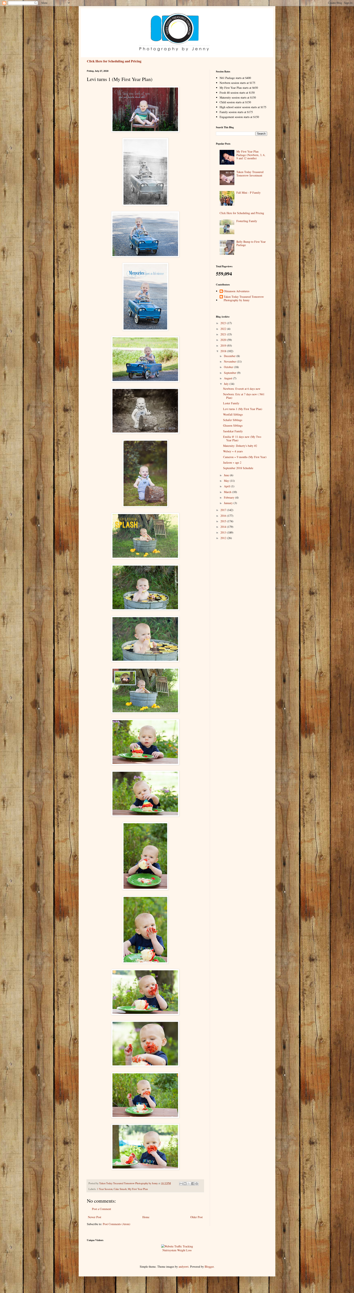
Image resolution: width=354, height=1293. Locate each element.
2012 (223, 538)
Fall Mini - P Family (248, 192)
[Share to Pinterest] (197, 1184)
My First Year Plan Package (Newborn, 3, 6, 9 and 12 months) (250, 154)
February (229, 497)
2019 (223, 345)
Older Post (196, 1217)
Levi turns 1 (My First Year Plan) (242, 409)
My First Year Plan (138, 1189)
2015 (223, 521)
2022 (223, 329)
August (228, 378)
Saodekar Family (233, 431)
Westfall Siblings (233, 414)
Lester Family (231, 403)
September (230, 373)
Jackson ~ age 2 (232, 462)
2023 (223, 323)
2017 (223, 510)
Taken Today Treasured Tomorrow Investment (249, 173)
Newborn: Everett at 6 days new (241, 389)
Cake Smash (120, 1189)
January (229, 503)
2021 (223, 334)
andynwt (183, 1266)
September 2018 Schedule (238, 468)
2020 (223, 340)
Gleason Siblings (233, 425)
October (229, 367)
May (227, 481)
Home (145, 1217)
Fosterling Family (246, 221)
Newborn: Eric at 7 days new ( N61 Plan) (243, 396)
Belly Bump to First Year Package (251, 243)
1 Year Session (104, 1189)
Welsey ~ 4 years (233, 451)
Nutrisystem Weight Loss (177, 1250)
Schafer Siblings (232, 420)
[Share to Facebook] (193, 1184)
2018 (223, 351)
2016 (223, 516)
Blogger (209, 1266)
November (230, 361)
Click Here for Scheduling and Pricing (114, 61)
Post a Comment (101, 1209)
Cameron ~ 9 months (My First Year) (245, 457)
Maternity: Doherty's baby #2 (240, 446)
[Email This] (181, 1184)
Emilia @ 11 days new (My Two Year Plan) (242, 438)
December (230, 356)
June (227, 475)
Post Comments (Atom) (116, 1224)
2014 (223, 527)
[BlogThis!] (185, 1184)
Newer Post (94, 1217)
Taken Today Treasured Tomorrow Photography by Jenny (244, 298)
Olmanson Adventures (236, 291)
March (228, 492)
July (226, 384)
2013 (223, 532)
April (227, 486)
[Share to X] (189, 1184)
